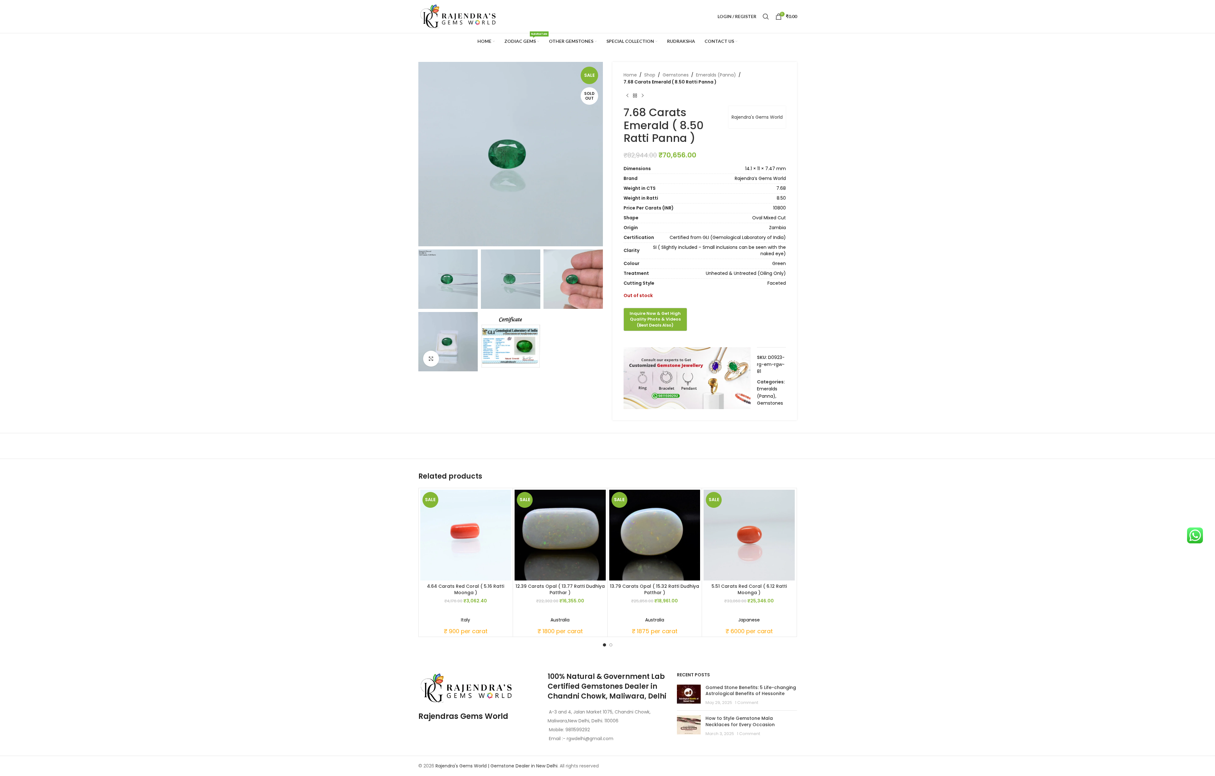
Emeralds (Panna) (716, 75)
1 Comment (746, 702)
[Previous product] (627, 96)
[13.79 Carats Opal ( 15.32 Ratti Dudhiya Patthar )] (654, 535)
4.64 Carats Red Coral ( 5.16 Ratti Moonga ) (465, 589)
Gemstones (676, 75)
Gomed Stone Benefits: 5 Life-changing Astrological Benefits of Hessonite (750, 690)
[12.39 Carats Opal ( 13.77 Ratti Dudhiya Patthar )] (560, 535)
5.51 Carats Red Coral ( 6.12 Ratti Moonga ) (749, 589)
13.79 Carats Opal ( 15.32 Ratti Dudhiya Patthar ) (654, 589)
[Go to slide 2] (610, 645)
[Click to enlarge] (431, 359)
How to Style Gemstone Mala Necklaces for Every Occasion (740, 721)
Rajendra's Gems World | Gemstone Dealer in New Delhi (496, 766)
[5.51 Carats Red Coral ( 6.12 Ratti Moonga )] (749, 535)
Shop (649, 75)
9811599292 (577, 729)
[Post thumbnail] (689, 695)
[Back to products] (635, 96)
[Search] (765, 16)
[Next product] (642, 96)
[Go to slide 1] (604, 645)
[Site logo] (458, 16)
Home (630, 75)
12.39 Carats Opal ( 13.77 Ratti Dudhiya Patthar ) (560, 589)
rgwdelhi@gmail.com (589, 738)
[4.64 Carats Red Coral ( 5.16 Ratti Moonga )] (465, 535)
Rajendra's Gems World (757, 117)
